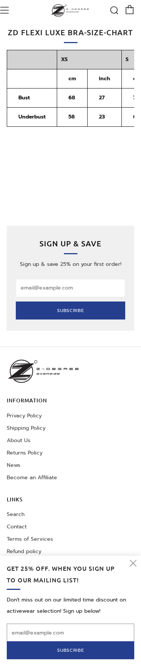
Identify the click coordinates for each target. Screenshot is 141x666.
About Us (18, 440)
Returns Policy (24, 453)
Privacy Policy (24, 416)
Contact (17, 527)
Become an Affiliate (32, 478)
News (13, 465)
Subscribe (70, 310)
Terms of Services (30, 539)
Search (15, 514)
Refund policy (24, 551)
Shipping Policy (26, 428)
